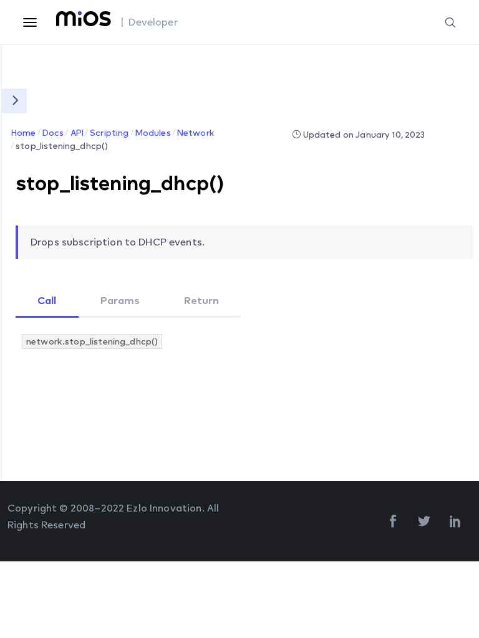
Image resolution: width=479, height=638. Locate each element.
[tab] (47, 301)
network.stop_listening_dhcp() (92, 341)
